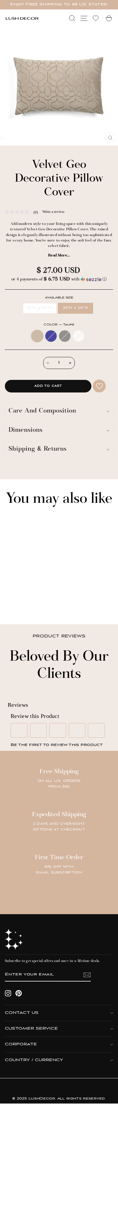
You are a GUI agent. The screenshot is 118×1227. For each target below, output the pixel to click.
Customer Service (31, 1028)
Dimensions (26, 430)
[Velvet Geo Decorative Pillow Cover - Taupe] (13, 604)
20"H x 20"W (75, 308)
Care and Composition (42, 411)
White (78, 336)
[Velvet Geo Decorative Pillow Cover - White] (33, 604)
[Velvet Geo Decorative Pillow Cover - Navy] (19, 604)
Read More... (59, 255)
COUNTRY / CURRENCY (34, 1060)
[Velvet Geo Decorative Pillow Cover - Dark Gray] (26, 604)
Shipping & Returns (38, 449)
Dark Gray (64, 336)
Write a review (53, 211)
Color (59, 325)
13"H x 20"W (39, 308)
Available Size (59, 298)
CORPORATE (21, 1044)
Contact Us (21, 1012)
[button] (59, 279)
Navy (51, 336)
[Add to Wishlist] (99, 386)
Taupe (37, 336)
